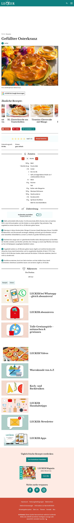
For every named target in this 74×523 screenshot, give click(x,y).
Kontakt (48, 509)
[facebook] (30, 490)
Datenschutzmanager (26, 506)
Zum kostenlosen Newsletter (37, 459)
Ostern (12, 283)
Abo (54, 509)
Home (3, 34)
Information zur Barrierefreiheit (44, 506)
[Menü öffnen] (71, 3)
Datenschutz (49, 502)
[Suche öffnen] (66, 3)
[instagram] (44, 490)
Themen (42, 509)
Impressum (24, 502)
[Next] (56, 110)
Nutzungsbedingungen (36, 502)
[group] (29, 115)
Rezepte (8, 34)
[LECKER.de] (8, 3)
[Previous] (3, 110)
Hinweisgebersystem (25, 509)
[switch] (39, 214)
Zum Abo (46, 476)
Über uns (36, 509)
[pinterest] (37, 490)
